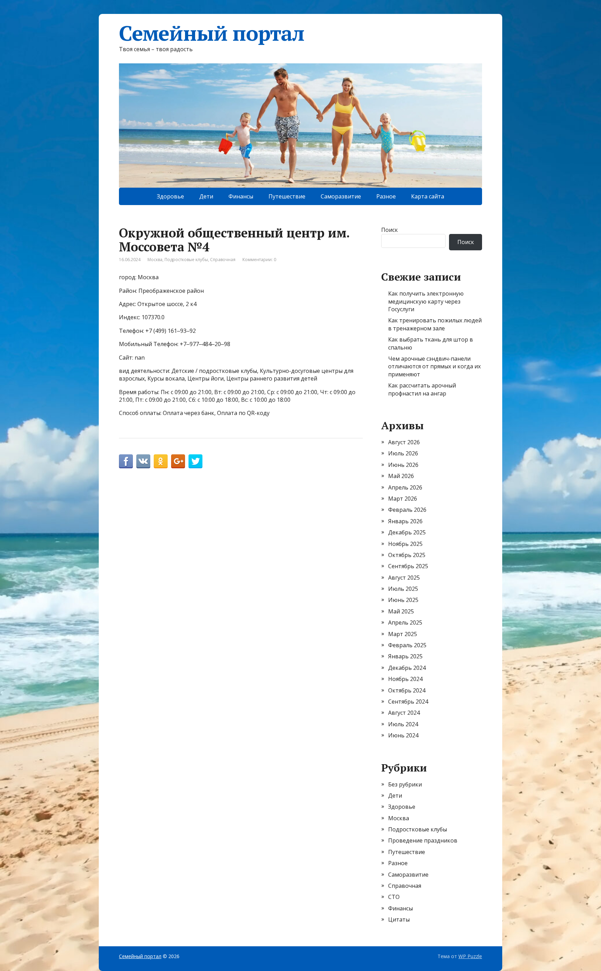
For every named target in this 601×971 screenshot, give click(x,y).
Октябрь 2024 (406, 690)
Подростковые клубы (186, 260)
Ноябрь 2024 (405, 679)
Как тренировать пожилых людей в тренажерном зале (435, 324)
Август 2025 (404, 577)
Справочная (222, 260)
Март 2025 (402, 634)
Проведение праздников (422, 840)
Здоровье (170, 196)
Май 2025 (401, 611)
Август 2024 (404, 712)
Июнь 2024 (403, 735)
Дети (206, 196)
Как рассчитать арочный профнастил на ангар (422, 389)
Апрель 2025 (405, 622)
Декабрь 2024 (407, 668)
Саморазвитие (341, 196)
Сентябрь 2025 (408, 566)
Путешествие (287, 196)
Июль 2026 (403, 453)
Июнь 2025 (403, 600)
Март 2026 (402, 498)
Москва (154, 260)
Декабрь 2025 (407, 532)
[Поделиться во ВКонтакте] (143, 461)
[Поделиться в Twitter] (195, 461)
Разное (386, 196)
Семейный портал (211, 33)
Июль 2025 (403, 589)
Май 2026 (401, 476)
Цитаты (399, 919)
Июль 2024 (403, 724)
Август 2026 (404, 442)
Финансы (241, 196)
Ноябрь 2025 (405, 544)
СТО (394, 897)
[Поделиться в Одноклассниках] (161, 461)
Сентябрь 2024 (408, 701)
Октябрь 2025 (406, 555)
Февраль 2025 (407, 645)
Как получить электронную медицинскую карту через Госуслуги (426, 301)
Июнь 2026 (403, 465)
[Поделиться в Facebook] (126, 461)
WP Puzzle (470, 956)
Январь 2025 (405, 656)
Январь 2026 (405, 521)
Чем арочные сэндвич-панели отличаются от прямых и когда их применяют (434, 366)
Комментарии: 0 (259, 260)
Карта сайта (427, 196)
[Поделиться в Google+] (178, 461)
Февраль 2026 (407, 510)
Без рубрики (405, 784)
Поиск (389, 230)
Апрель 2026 (405, 487)
